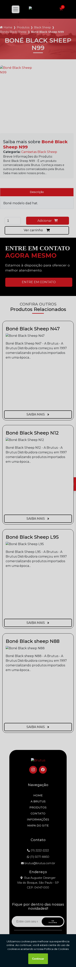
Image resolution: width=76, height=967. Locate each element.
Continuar (38, 958)
